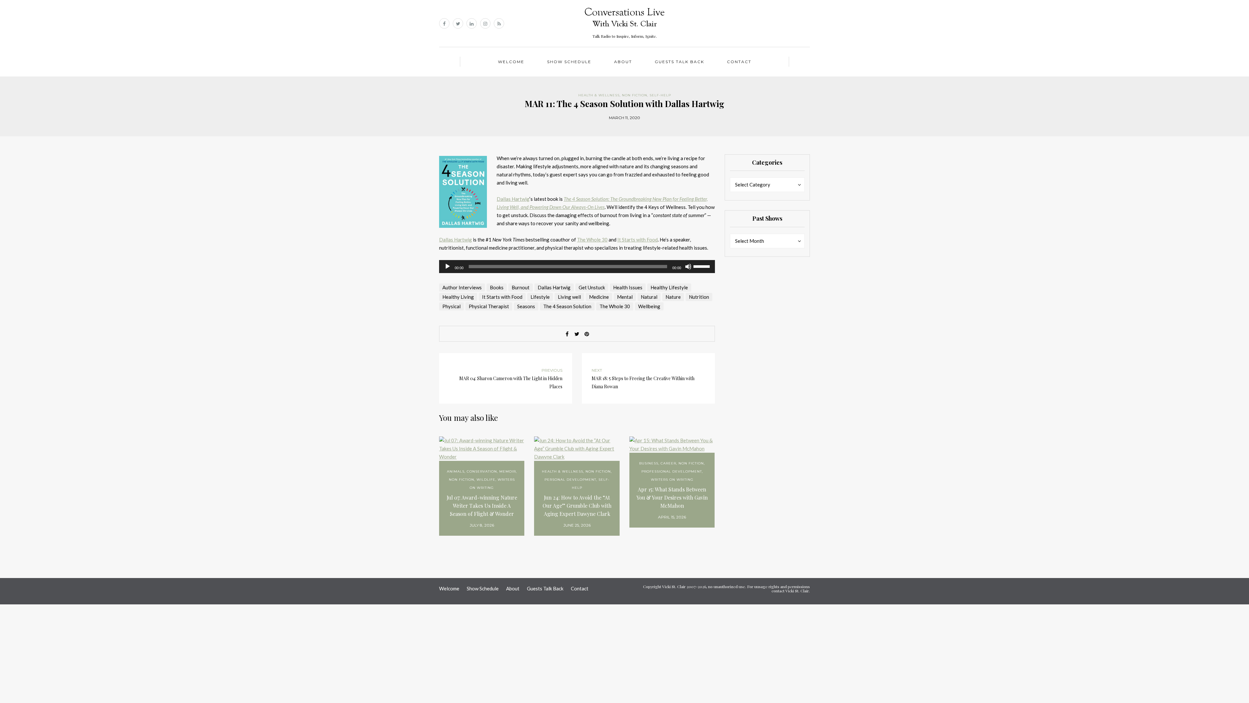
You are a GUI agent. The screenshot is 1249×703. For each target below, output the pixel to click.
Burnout (521, 287)
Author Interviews (462, 287)
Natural (649, 297)
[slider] (702, 266)
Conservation (482, 471)
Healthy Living (458, 297)
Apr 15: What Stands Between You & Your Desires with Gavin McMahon (672, 497)
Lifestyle (540, 297)
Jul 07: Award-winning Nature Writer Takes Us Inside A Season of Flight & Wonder (482, 505)
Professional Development (671, 471)
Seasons (526, 306)
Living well (569, 297)
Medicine (599, 297)
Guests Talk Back (679, 61)
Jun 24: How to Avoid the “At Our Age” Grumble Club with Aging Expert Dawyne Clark (577, 505)
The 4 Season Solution (567, 306)
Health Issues (627, 287)
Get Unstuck (592, 287)
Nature (673, 297)
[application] (577, 266)
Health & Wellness (599, 95)
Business (648, 463)
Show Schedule (569, 61)
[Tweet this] (577, 334)
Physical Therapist (489, 306)
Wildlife (486, 479)
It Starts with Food (637, 239)
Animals (455, 471)
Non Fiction (634, 95)
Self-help (660, 95)
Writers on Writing (672, 479)
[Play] (447, 266)
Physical (451, 306)
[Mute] (688, 266)
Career (668, 463)
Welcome (511, 61)
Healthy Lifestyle (669, 287)
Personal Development (570, 479)
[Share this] (567, 334)
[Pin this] (586, 334)
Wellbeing (649, 306)
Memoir (507, 471)
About (623, 61)
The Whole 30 (592, 239)
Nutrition (699, 297)
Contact (739, 61)
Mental (625, 297)
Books (497, 287)
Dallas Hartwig (513, 199)
